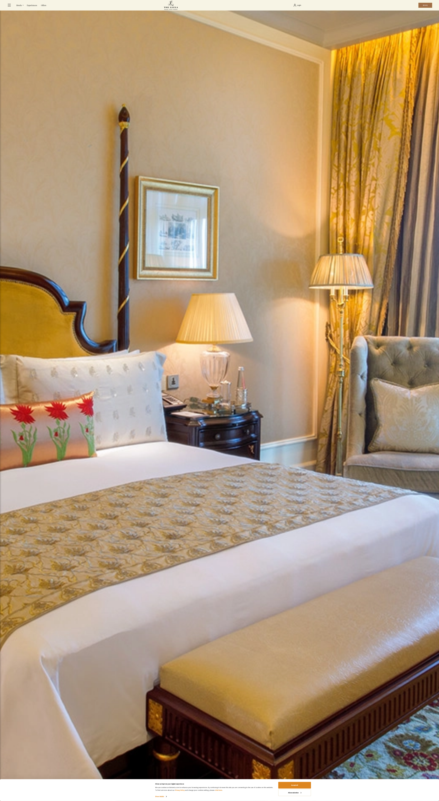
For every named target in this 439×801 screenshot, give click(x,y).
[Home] (171, 5)
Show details (159, 796)
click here (218, 790)
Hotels (19, 5)
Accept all (294, 785)
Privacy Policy (180, 790)
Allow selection (293, 793)
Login (299, 5)
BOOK (425, 5)
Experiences (32, 5)
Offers (43, 5)
